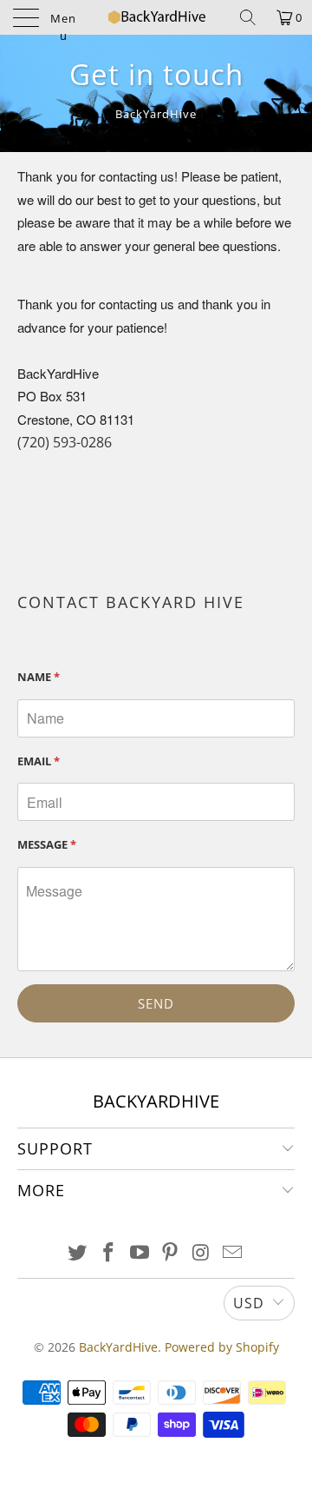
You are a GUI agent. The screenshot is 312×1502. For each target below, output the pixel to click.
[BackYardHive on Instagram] (202, 1253)
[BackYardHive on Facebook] (109, 1253)
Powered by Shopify (222, 1347)
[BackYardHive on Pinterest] (171, 1253)
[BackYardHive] (156, 17)
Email (38, 761)
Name (38, 677)
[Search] (247, 17)
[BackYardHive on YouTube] (140, 1253)
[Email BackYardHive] (232, 1253)
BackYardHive (118, 1347)
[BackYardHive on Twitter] (78, 1253)
